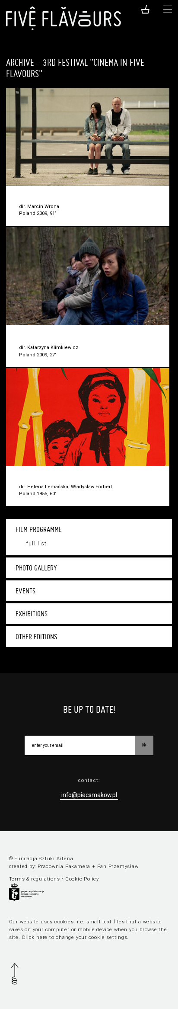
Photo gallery (36, 568)
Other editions (36, 636)
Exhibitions (32, 613)
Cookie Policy (82, 879)
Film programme (39, 529)
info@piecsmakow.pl (89, 794)
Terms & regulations (34, 879)
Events (25, 590)
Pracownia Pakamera (64, 866)
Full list (36, 544)
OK (144, 744)
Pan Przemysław (118, 866)
